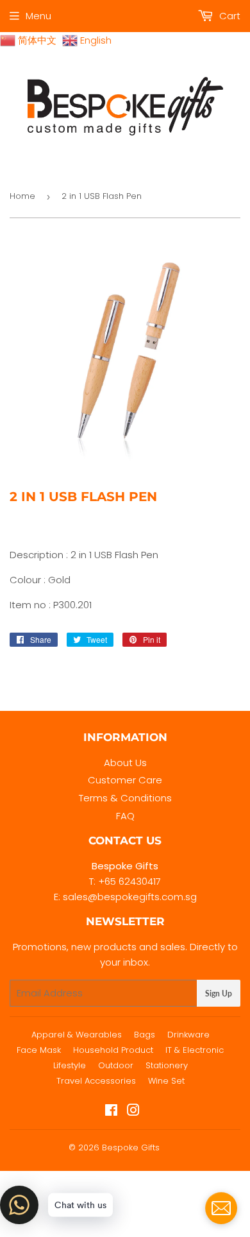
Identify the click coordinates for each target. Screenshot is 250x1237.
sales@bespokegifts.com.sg (130, 896)
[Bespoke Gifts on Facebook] (111, 1111)
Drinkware (188, 1034)
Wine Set (166, 1081)
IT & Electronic (194, 1050)
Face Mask (39, 1050)
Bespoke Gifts (131, 1147)
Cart (228, 15)
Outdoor (115, 1065)
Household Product (113, 1050)
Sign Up (218, 993)
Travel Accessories (96, 1081)
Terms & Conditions (125, 798)
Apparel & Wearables (76, 1034)
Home (22, 196)
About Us (125, 762)
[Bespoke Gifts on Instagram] (133, 1111)
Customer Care (125, 780)
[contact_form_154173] (221, 1208)
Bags (144, 1034)
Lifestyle (69, 1065)
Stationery (167, 1065)
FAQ (125, 816)
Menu (38, 15)
